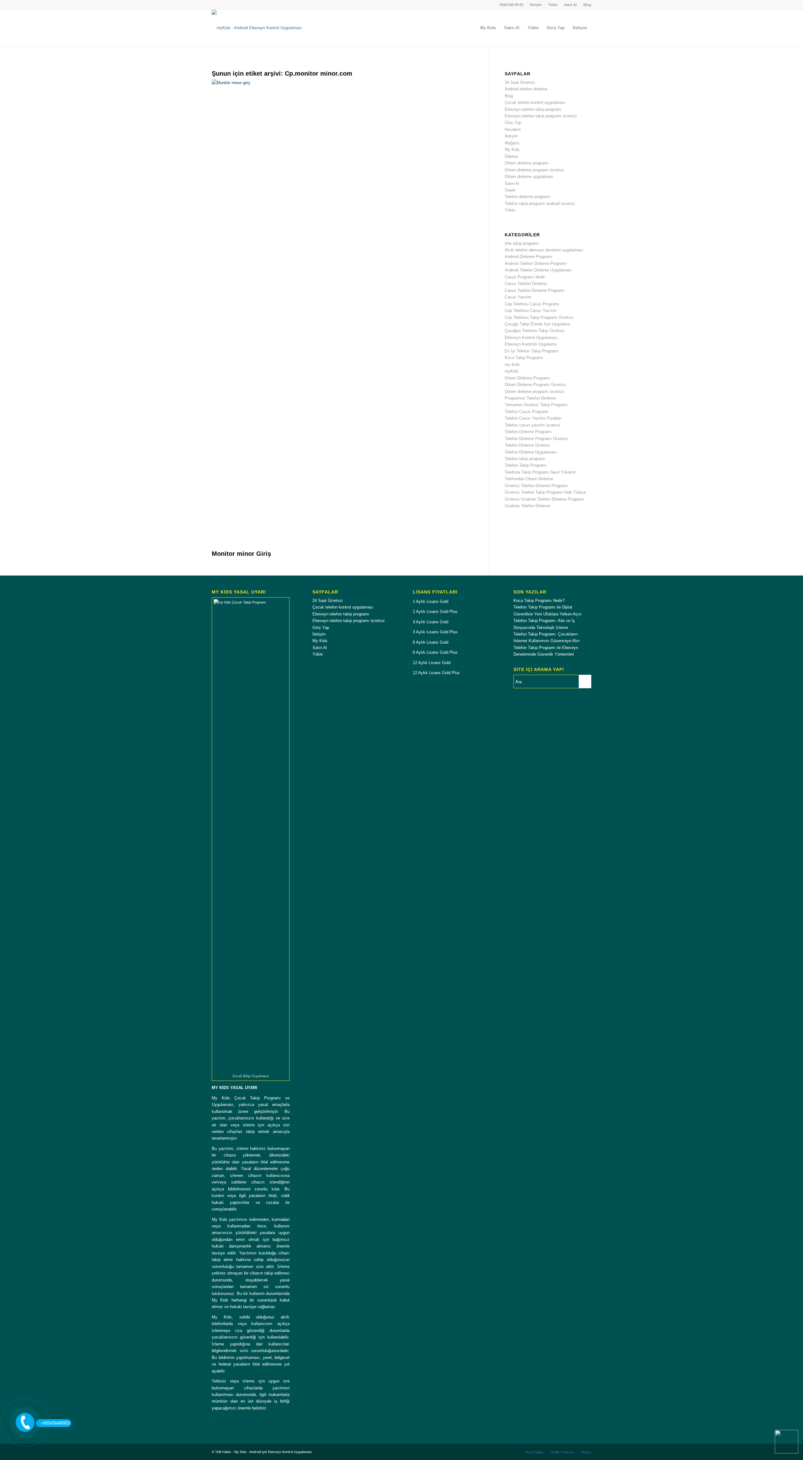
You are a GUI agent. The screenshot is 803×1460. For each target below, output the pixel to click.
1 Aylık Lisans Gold (430, 601)
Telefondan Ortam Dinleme (529, 478)
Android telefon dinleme (526, 89)
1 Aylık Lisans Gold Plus (435, 611)
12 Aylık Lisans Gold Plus (436, 672)
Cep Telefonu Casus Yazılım (530, 310)
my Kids (512, 364)
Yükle (552, 5)
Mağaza (512, 143)
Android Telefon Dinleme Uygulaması (538, 270)
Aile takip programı (522, 243)
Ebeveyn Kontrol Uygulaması (531, 337)
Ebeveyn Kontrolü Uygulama (530, 344)
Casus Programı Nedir (525, 277)
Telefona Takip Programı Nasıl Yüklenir (540, 472)
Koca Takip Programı (524, 357)
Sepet (510, 190)
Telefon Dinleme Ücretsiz (527, 445)
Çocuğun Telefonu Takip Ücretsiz (535, 330)
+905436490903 (55, 1423)
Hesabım (513, 129)
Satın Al (570, 5)
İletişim (536, 5)
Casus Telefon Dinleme (526, 283)
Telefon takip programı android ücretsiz (540, 203)
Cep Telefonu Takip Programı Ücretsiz (539, 317)
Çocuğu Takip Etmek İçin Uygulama (537, 324)
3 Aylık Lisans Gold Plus (435, 632)
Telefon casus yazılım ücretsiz (533, 425)
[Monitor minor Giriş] (258, 82)
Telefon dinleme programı (527, 196)
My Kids (512, 149)
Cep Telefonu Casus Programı (532, 304)
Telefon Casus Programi (526, 411)
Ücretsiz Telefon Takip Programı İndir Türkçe (545, 492)
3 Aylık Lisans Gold (430, 622)
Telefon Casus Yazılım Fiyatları (533, 418)
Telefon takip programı (525, 458)
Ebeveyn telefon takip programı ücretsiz (541, 116)
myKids (511, 371)
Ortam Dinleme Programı (527, 378)
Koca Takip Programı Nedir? (539, 600)
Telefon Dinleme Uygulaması (531, 452)
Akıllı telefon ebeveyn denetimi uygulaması (544, 250)
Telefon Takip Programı (526, 465)
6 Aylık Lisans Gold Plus (435, 652)
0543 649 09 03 (511, 5)
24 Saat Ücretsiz (520, 82)
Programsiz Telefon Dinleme (530, 398)
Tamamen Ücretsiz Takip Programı (536, 404)
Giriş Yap (513, 122)
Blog (587, 5)
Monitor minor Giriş (241, 553)
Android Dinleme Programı (528, 256)
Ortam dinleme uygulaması (529, 176)
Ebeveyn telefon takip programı (533, 109)
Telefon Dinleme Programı (528, 431)
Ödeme (511, 156)
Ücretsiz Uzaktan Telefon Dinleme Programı (544, 499)
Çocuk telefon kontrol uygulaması (535, 102)
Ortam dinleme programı (527, 163)
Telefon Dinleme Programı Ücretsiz (536, 438)
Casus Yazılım (518, 297)
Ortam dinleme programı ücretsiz (534, 170)
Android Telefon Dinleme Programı (536, 263)
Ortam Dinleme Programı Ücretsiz (535, 384)
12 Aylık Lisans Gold (431, 662)
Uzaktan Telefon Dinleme (527, 505)
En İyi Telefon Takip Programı (532, 351)
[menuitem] (512, 4)
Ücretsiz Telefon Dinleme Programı (536, 485)
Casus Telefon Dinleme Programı (535, 290)
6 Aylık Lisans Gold (430, 642)
